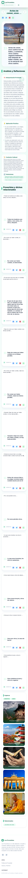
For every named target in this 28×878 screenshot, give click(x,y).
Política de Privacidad (7, 863)
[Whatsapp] (13, 17)
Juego (13, 698)
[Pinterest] (9, 17)
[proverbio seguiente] (24, 12)
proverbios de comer (9, 824)
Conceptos (7, 698)
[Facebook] (3, 17)
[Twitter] (6, 17)
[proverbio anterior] (3, 12)
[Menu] (18, 5)
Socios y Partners (6, 865)
